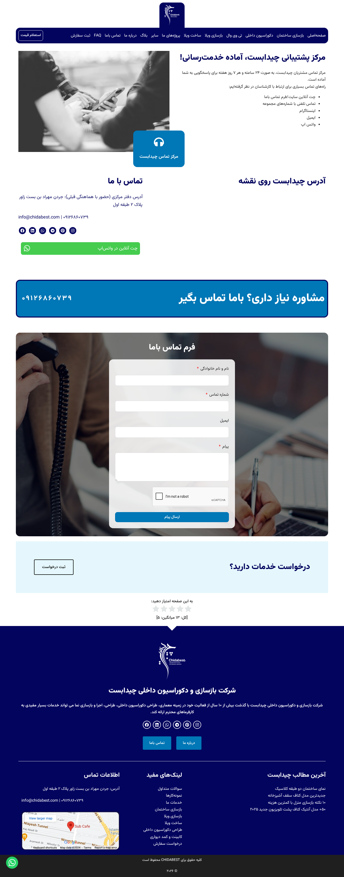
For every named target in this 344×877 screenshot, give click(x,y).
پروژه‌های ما (171, 36)
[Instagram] (73, 231)
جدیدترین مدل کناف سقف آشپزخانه (297, 796)
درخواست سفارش (167, 844)
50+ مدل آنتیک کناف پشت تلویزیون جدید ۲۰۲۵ (288, 809)
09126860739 (47, 298)
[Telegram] (53, 231)
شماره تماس (218, 395)
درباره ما (130, 36)
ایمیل (224, 421)
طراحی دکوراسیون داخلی (162, 830)
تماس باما (113, 36)
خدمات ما (174, 803)
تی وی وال (234, 36)
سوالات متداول (170, 789)
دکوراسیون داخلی (259, 36)
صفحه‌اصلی (316, 36)
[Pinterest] (63, 231)
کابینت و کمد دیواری (166, 837)
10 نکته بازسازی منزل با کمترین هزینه (297, 803)
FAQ (97, 36)
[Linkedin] (32, 231)
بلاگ (144, 36)
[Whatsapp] (43, 231)
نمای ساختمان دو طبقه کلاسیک (300, 789)
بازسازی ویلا (214, 36)
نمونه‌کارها (174, 796)
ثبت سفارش (80, 36)
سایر (154, 36)
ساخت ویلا (192, 36)
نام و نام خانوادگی (214, 369)
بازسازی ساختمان (290, 36)
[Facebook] (22, 231)
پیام (225, 447)
